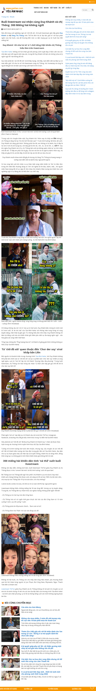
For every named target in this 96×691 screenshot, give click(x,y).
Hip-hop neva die (41, 12)
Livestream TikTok (8, 589)
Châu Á (68, 8)
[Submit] (92, 10)
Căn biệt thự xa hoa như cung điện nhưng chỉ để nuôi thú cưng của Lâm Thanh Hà (41, 660)
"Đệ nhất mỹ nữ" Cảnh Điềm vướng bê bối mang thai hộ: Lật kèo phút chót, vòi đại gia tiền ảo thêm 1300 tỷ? (79, 82)
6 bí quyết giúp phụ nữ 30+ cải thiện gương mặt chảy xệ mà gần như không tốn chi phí (41, 647)
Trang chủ (38, 8)
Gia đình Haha (7, 52)
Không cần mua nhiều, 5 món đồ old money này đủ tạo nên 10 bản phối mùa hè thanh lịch (41, 619)
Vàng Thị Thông (18, 35)
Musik (46, 8)
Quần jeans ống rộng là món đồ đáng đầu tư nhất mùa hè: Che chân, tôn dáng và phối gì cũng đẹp (79, 65)
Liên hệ (93, 2)
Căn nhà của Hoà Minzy (31, 607)
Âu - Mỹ (61, 8)
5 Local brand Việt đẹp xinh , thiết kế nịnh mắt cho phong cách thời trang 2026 (40, 673)
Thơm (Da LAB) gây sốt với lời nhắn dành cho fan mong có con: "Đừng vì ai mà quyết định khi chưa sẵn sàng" (41, 633)
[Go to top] (92, 687)
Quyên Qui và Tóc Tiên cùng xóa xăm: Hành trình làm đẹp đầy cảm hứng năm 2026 (79, 74)
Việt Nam (53, 8)
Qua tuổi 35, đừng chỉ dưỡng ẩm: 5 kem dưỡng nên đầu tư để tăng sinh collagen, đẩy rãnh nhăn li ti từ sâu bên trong (79, 91)
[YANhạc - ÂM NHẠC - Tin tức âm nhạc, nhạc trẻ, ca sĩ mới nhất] (16, 10)
